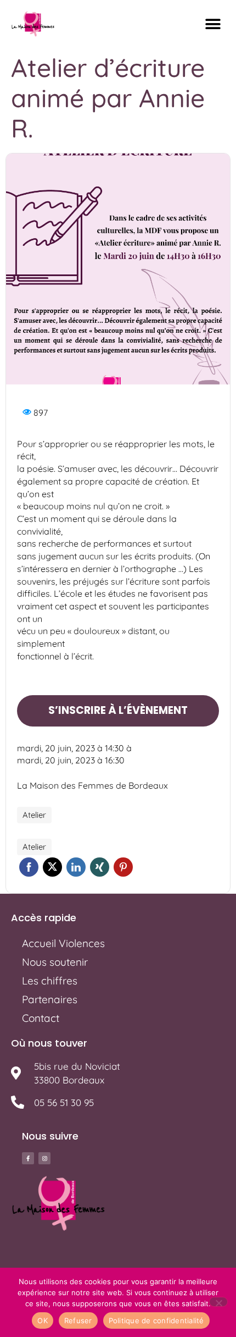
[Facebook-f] (28, 1158)
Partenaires (49, 999)
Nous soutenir (55, 962)
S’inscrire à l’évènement (118, 710)
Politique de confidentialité (156, 1320)
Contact (40, 1018)
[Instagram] (44, 1158)
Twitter (52, 867)
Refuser (78, 1320)
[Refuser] (218, 1302)
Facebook (28, 867)
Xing (99, 867)
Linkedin (76, 867)
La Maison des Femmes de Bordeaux (92, 785)
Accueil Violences (63, 943)
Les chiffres (49, 980)
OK (42, 1320)
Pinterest (123, 867)
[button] (212, 24)
